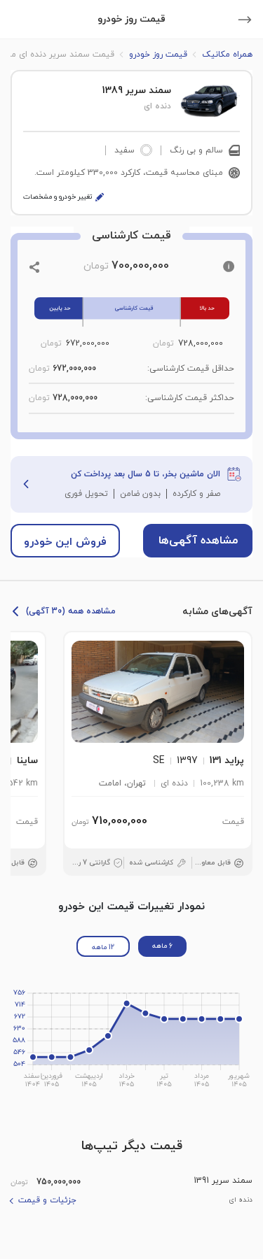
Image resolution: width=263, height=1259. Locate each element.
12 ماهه (103, 947)
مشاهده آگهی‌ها (198, 540)
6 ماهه (162, 946)
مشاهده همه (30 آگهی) (71, 611)
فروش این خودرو (65, 542)
